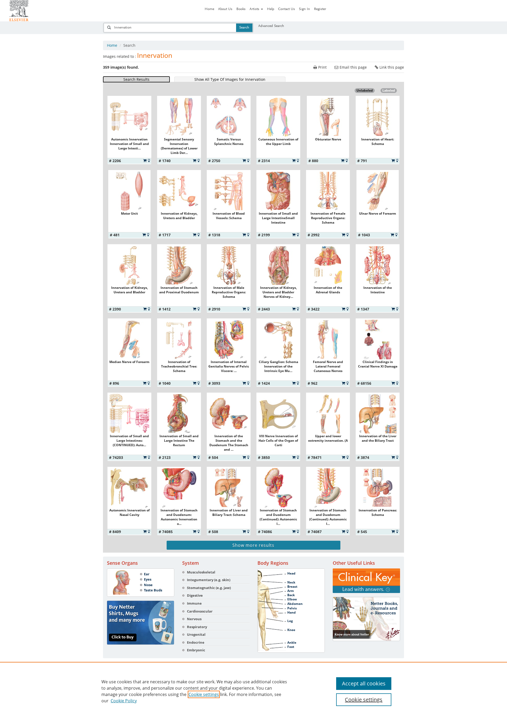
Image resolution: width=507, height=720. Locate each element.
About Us (225, 9)
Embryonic (196, 650)
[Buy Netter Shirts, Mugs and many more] (140, 623)
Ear (146, 574)
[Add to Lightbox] (149, 160)
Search (244, 28)
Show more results (253, 545)
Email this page (353, 67)
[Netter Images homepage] (19, 10)
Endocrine (195, 642)
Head (291, 573)
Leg (290, 621)
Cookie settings (204, 694)
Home (209, 9)
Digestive (195, 595)
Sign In (304, 9)
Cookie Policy (124, 701)
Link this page (391, 67)
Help (270, 9)
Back (291, 595)
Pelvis (292, 608)
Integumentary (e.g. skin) (208, 579)
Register (320, 9)
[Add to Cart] (145, 160)
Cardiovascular (200, 611)
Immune (194, 603)
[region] (253, 691)
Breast (292, 587)
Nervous (194, 619)
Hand (291, 612)
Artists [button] (255, 9)
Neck (291, 582)
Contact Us (286, 9)
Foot (290, 647)
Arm (290, 591)
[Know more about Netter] (366, 619)
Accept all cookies (364, 683)
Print (322, 67)
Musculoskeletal (201, 572)
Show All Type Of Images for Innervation (229, 79)
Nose (148, 584)
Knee (291, 630)
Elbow (292, 599)
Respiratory (197, 626)
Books (241, 9)
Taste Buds (153, 590)
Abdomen (295, 604)
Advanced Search (271, 26)
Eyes (147, 579)
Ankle (291, 643)
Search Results (136, 79)
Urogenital (196, 634)
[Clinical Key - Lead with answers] (366, 580)
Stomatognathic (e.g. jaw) (209, 587)
